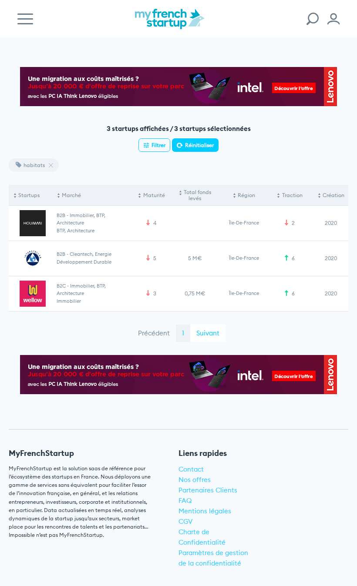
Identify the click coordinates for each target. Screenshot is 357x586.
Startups (29, 195)
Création (333, 195)
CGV (185, 521)
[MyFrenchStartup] (170, 24)
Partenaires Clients (207, 490)
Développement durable (84, 262)
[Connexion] (333, 19)
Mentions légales (204, 511)
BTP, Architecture (75, 231)
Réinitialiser (199, 145)
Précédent (154, 333)
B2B (61, 215)
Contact (191, 469)
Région (246, 195)
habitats (34, 165)
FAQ (185, 500)
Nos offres (194, 479)
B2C (61, 286)
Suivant (207, 333)
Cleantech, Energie (90, 254)
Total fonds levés (197, 195)
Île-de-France (244, 223)
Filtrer (158, 145)
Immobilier (69, 301)
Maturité (154, 195)
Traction (292, 195)
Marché (71, 195)
